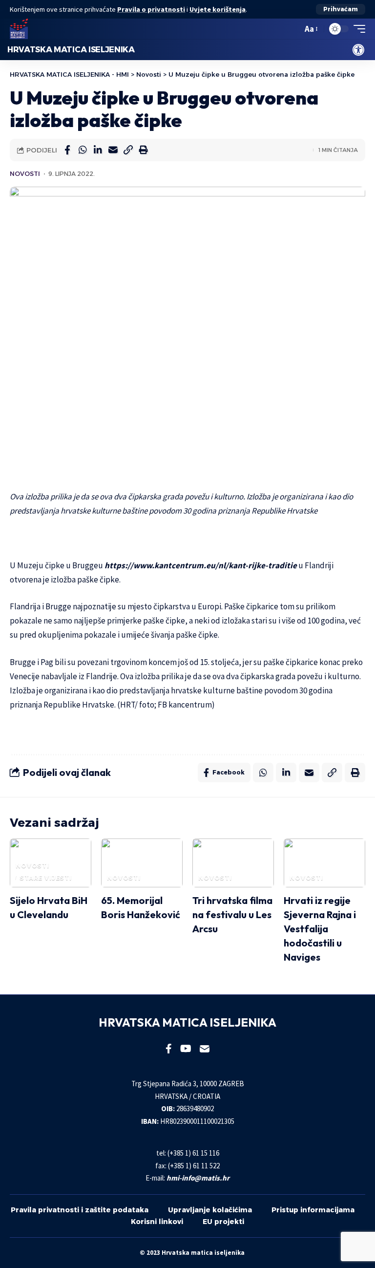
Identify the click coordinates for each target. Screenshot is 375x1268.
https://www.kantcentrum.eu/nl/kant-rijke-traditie (200, 565)
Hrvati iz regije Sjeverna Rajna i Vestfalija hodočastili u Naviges (320, 928)
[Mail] (204, 1048)
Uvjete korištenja (217, 9)
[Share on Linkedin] (97, 150)
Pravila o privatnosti (151, 9)
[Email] (113, 150)
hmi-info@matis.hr (198, 1177)
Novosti (25, 173)
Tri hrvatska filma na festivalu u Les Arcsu (232, 914)
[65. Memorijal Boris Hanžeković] (142, 862)
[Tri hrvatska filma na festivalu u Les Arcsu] (233, 862)
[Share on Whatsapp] (82, 150)
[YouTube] (186, 1048)
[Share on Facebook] (67, 150)
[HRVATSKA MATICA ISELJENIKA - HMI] (19, 29)
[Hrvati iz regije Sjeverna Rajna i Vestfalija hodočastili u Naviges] (324, 862)
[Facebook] (168, 1048)
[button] (340, 9)
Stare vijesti (46, 877)
